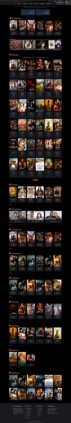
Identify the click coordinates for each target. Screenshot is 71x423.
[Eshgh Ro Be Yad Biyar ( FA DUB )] (57, 261)
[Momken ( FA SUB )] (13, 309)
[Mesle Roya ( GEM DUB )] (31, 125)
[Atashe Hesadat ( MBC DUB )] (57, 125)
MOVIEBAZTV (16, 1)
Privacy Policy (40, 408)
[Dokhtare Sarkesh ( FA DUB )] (57, 144)
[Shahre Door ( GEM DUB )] (22, 144)
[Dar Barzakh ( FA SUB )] (49, 26)
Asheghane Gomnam (31, 269)
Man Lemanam (22, 133)
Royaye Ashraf (31, 93)
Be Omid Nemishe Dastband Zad (40, 173)
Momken (13, 317)
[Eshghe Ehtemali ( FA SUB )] (13, 26)
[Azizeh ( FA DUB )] (40, 394)
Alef (40, 293)
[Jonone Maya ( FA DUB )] (22, 333)
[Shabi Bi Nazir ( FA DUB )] (49, 261)
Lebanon (28, 417)
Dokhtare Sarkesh (58, 153)
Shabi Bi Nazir (48, 269)
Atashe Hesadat (57, 133)
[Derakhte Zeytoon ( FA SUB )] (22, 237)
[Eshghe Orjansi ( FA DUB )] (49, 394)
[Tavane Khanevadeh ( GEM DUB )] (40, 125)
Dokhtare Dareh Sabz (39, 93)
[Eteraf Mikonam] (13, 144)
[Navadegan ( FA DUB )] (49, 333)
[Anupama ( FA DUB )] (49, 125)
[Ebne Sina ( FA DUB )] (57, 285)
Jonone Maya (22, 341)
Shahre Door (22, 153)
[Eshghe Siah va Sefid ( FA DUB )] (57, 394)
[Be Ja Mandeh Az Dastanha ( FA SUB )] (31, 192)
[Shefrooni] (49, 164)
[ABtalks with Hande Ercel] (17, 215)
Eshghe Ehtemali (13, 33)
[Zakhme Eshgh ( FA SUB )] (13, 65)
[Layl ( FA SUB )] (31, 164)
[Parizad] (13, 358)
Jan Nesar (40, 340)
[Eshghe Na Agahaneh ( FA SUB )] (22, 192)
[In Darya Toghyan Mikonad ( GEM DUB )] (22, 85)
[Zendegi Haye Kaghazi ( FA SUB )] (13, 192)
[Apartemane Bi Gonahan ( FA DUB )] (57, 381)
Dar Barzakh (49, 33)
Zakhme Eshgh (13, 74)
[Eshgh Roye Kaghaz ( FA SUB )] (31, 309)
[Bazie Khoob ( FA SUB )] (40, 192)
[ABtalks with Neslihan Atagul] (35, 215)
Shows (36, 3)
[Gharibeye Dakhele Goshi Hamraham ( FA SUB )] (49, 192)
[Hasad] (31, 358)
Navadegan (48, 341)
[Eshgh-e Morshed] (22, 358)
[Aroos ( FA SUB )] (58, 26)
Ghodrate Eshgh (13, 113)
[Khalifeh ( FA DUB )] (13, 164)
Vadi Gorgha (31, 113)
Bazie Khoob (39, 200)
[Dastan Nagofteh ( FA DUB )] (49, 105)
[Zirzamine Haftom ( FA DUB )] (49, 309)
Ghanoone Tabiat (31, 33)
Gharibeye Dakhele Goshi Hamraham (49, 200)
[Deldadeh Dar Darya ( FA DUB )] (22, 105)
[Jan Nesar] (40, 333)
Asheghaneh (30, 341)
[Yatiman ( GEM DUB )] (22, 65)
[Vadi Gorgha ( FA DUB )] (31, 105)
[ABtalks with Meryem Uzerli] (53, 215)
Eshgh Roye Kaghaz (31, 317)
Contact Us (48, 3)
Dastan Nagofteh (49, 113)
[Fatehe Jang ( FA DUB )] (49, 144)
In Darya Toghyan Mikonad (22, 93)
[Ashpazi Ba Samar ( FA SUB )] (57, 85)
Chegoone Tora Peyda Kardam (13, 93)
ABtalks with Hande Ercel (17, 221)
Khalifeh (13, 172)
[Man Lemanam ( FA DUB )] (22, 125)
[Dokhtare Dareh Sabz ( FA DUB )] (40, 85)
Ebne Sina (57, 293)
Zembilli (57, 74)
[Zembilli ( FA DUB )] (57, 65)
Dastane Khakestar (31, 153)
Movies (30, 3)
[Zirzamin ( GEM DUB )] (31, 65)
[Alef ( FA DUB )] (40, 285)
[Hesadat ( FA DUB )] (22, 164)
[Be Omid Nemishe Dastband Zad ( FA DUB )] (40, 164)
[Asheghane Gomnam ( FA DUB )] (31, 261)
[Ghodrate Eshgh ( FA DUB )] (13, 105)
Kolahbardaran (49, 74)
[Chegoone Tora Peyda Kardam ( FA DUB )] (13, 85)
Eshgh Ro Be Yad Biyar (57, 269)
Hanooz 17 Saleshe (40, 33)
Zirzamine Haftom (49, 317)
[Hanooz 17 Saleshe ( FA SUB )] (40, 26)
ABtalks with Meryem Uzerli (53, 221)
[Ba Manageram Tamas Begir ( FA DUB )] (31, 394)
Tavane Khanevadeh (40, 133)
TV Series (24, 3)
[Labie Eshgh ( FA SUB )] (57, 105)
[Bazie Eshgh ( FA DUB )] (40, 65)
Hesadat (22, 172)
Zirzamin (31, 74)
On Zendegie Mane (49, 93)
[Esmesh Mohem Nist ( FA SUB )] (57, 309)
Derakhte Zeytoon (22, 245)
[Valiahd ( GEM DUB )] (40, 105)
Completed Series (29, 408)
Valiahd (40, 113)
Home (19, 3)
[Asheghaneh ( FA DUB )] (31, 333)
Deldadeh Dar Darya (22, 113)
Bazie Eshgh (40, 74)
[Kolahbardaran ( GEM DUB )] (49, 65)
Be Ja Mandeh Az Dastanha (31, 200)
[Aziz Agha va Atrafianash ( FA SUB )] (57, 192)
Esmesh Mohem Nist (57, 317)
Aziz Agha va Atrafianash (57, 200)
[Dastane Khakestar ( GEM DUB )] (31, 144)
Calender (41, 3)
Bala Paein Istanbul (22, 33)
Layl (31, 172)
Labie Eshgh (57, 113)
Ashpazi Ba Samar (58, 93)
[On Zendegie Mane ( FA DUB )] (49, 85)
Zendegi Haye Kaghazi (13, 200)
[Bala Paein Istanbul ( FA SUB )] (22, 26)
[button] (10, 37)
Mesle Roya (31, 133)
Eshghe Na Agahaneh (22, 200)
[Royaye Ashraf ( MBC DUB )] (31, 85)
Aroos (57, 33)
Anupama (49, 133)
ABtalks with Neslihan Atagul (35, 221)
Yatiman (22, 74)
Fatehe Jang (48, 153)
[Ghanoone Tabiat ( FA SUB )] (31, 26)
